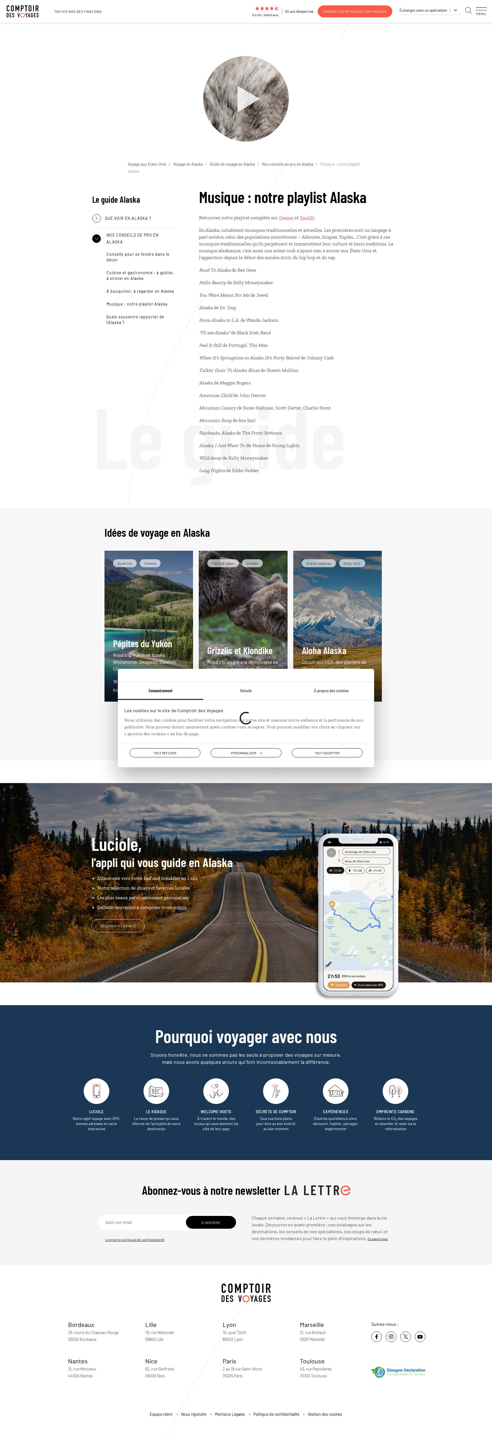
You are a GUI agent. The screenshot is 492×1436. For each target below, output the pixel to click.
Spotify (307, 217)
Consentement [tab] (161, 690)
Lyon (229, 1324)
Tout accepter (327, 753)
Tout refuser (164, 753)
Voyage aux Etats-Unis (147, 164)
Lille (151, 1324)
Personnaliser (243, 753)
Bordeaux (81, 1324)
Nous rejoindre (193, 1414)
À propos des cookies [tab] (331, 690)
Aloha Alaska (334, 657)
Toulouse (312, 1361)
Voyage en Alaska (188, 164)
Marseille (312, 1324)
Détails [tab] (246, 690)
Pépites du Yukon (144, 654)
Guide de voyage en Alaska (232, 164)
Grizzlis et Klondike (242, 657)
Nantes (78, 1361)
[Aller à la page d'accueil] (26, 11)
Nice (151, 1361)
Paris (229, 1361)
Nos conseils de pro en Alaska (287, 164)
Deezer (286, 217)
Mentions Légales (230, 1414)
